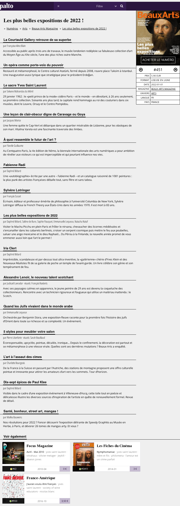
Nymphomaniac (106, 451)
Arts (153, 93)
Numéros (12, 28)
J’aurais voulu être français (41, 484)
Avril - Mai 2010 (35, 451)
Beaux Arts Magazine (163, 89)
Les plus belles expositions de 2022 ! (84, 28)
